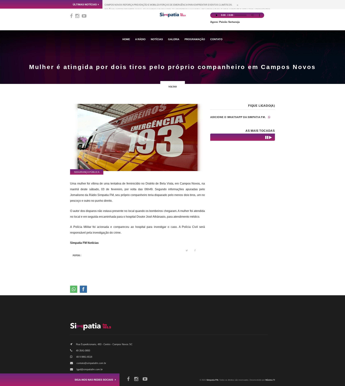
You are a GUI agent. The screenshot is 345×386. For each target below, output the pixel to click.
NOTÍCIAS (157, 39)
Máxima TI (270, 380)
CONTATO (216, 39)
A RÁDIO (140, 39)
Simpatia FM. (212, 380)
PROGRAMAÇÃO (195, 39)
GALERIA (173, 39)
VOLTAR (172, 87)
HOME (126, 39)
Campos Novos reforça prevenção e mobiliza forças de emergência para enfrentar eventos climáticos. (168, 5)
